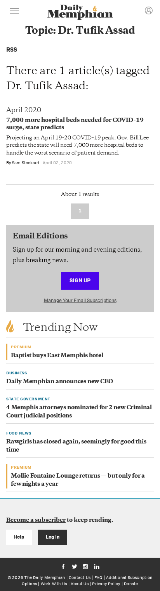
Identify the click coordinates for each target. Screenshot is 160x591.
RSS (11, 49)
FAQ (98, 577)
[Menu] (15, 12)
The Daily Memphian (44, 577)
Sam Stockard (25, 162)
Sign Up (80, 280)
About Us (80, 583)
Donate (131, 583)
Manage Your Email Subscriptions (80, 300)
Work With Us (54, 583)
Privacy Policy (106, 583)
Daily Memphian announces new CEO (59, 382)
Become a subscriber (36, 520)
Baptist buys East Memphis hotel (57, 356)
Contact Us (79, 577)
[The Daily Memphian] (80, 13)
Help (19, 537)
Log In (52, 537)
